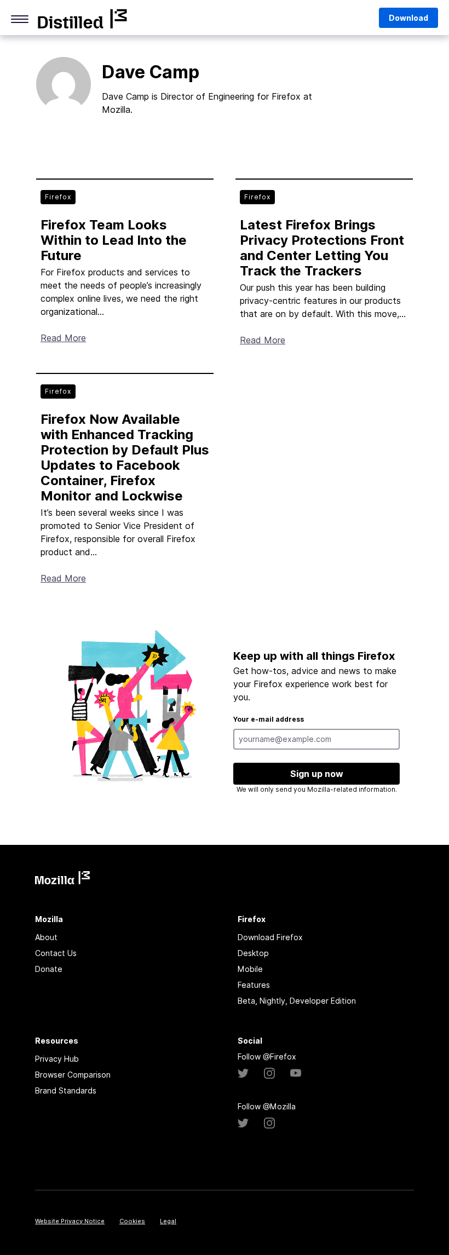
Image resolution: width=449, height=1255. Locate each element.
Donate (48, 969)
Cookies (132, 1221)
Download (408, 17)
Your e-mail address (268, 719)
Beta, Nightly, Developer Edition (297, 1000)
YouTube (295, 1073)
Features (254, 984)
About (46, 937)
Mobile (250, 969)
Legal (168, 1221)
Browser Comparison (73, 1074)
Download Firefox (270, 937)
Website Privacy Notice (70, 1221)
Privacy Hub (57, 1058)
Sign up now (316, 773)
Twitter (243, 1073)
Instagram (269, 1073)
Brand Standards (65, 1090)
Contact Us (56, 953)
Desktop (253, 953)
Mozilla (82, 19)
